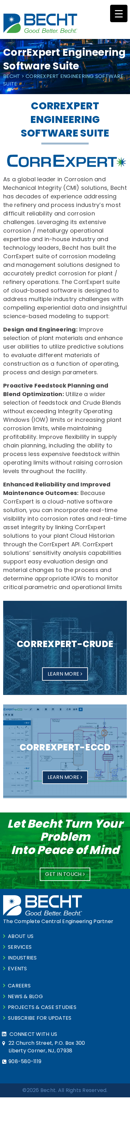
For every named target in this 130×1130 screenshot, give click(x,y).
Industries (22, 957)
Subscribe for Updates (39, 1018)
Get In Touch (64, 874)
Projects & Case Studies (42, 1007)
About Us (20, 936)
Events (17, 968)
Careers (19, 985)
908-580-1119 (25, 1061)
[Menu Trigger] (118, 13)
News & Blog (25, 996)
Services (20, 947)
